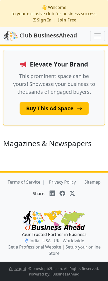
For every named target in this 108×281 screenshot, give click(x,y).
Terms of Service (24, 182)
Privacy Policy (62, 182)
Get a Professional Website (34, 247)
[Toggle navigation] (97, 36)
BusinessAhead (65, 274)
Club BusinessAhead (47, 35)
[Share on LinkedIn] (52, 193)
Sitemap (92, 182)
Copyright (17, 268)
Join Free (67, 20)
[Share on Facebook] (62, 193)
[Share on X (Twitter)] (72, 193)
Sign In (44, 20)
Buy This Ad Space (50, 108)
